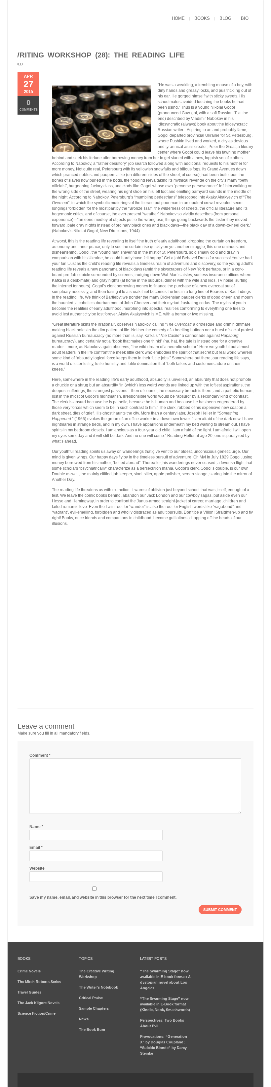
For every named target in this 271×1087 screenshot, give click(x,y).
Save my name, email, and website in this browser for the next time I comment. (102, 897)
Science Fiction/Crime (37, 1013)
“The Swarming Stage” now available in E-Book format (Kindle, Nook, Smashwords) (165, 1004)
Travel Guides (29, 992)
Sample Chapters (94, 1008)
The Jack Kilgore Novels (38, 1003)
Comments (28, 104)
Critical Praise (91, 998)
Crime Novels (29, 971)
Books (202, 18)
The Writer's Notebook (98, 987)
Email (36, 847)
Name (36, 826)
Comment (40, 755)
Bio (245, 18)
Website (37, 868)
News (84, 1019)
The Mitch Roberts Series (39, 982)
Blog (225, 18)
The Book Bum (92, 1030)
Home (178, 18)
